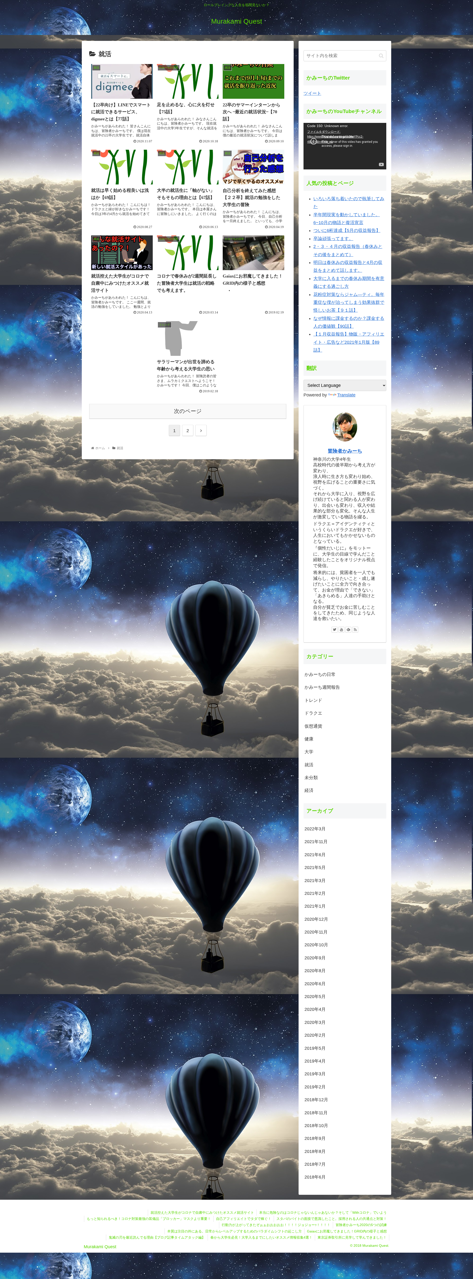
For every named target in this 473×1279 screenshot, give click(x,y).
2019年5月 (315, 1048)
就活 (308, 764)
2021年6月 (315, 854)
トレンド (313, 700)
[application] (345, 146)
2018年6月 (315, 1177)
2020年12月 (316, 919)
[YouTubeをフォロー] (341, 630)
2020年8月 (315, 970)
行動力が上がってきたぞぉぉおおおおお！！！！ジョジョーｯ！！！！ (276, 1225)
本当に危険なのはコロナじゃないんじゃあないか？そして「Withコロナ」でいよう (323, 1212)
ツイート (312, 93)
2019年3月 (315, 1073)
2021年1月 (315, 906)
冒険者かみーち (345, 451)
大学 (308, 751)
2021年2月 (315, 893)
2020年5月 (315, 996)
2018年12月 (316, 1099)
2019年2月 (315, 1086)
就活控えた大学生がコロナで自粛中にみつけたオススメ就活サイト (202, 1212)
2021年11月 (316, 841)
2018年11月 (316, 1112)
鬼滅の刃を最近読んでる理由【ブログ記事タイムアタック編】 (157, 1237)
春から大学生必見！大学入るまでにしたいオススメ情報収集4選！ (261, 1237)
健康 (308, 739)
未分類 (311, 777)
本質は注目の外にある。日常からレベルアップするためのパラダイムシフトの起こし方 (234, 1231)
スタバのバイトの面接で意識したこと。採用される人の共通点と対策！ (331, 1219)
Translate (346, 395)
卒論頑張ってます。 (333, 238)
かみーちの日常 (320, 674)
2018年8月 (315, 1151)
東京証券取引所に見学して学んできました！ (352, 1237)
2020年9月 (315, 957)
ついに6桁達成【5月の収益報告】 (346, 230)
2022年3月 (315, 828)
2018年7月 (315, 1164)
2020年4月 (315, 1009)
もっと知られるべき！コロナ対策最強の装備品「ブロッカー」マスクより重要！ (149, 1219)
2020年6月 (315, 983)
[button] (381, 56)
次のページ (188, 411)
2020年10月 (316, 944)
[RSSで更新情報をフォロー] (355, 630)
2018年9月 (315, 1138)
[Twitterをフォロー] (335, 630)
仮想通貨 (313, 726)
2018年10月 (316, 1125)
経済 (308, 790)
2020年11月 (316, 932)
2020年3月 (315, 1022)
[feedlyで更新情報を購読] (348, 630)
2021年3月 (315, 880)
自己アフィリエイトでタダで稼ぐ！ (243, 1219)
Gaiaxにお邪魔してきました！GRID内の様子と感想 (347, 1231)
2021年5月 (315, 867)
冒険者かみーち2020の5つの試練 (361, 1225)
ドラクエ (313, 713)
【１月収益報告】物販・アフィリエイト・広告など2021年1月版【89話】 (348, 342)
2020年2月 (315, 1035)
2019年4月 (315, 1061)
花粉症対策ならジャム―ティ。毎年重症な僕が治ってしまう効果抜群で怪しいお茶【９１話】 (348, 302)
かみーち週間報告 (322, 687)
